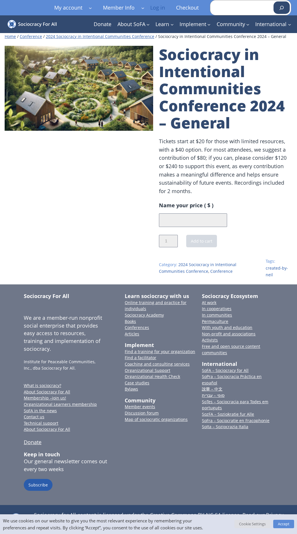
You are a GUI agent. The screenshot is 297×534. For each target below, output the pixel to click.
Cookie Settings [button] (252, 523)
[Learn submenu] (172, 24)
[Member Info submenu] (142, 7)
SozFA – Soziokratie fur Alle (228, 414)
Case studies (137, 383)
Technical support (41, 423)
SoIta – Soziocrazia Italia (225, 426)
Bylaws (131, 389)
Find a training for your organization (160, 351)
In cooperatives (216, 308)
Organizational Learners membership (60, 404)
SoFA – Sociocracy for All (225, 370)
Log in (157, 7)
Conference (31, 36)
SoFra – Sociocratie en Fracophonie (235, 420)
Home (10, 36)
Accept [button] (283, 523)
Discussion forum (142, 413)
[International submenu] (289, 24)
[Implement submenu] (209, 24)
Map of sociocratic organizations (156, 419)
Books (130, 321)
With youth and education (227, 327)
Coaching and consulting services (157, 364)
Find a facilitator (140, 357)
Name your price (186, 205)
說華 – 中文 (212, 389)
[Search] (282, 7)
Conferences (137, 327)
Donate (32, 442)
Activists (210, 340)
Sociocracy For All (46, 296)
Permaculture (215, 321)
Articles (132, 334)
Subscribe (38, 485)
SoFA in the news (40, 410)
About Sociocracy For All (47, 392)
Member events (140, 406)
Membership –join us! (45, 398)
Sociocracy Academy (144, 315)
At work (209, 302)
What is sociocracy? (42, 385)
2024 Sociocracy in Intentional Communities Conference (100, 36)
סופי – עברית (213, 395)
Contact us (34, 416)
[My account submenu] (90, 7)
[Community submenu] (247, 24)
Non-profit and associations (229, 334)
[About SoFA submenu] (148, 24)
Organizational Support (147, 370)
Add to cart (201, 241)
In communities (217, 315)
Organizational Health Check (152, 376)
